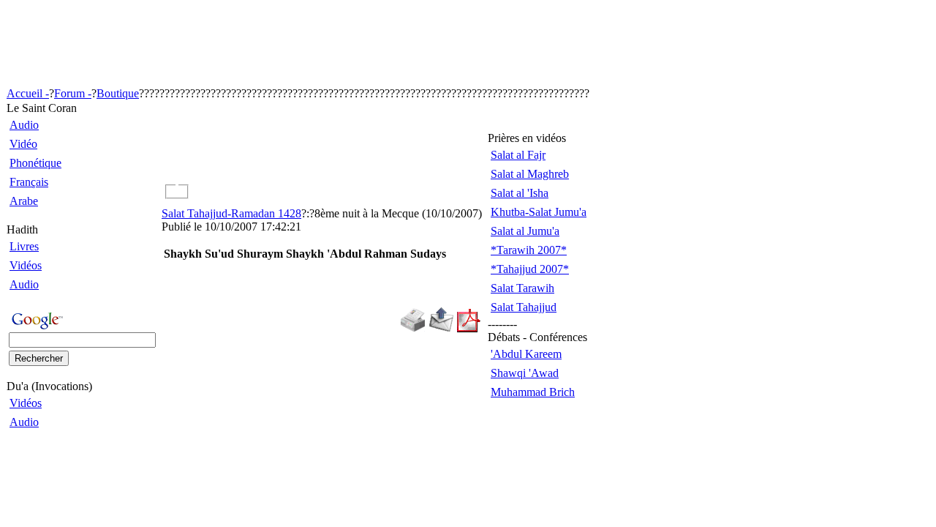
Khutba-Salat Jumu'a (538, 212)
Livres (24, 246)
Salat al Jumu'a (525, 231)
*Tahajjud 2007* (530, 269)
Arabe (24, 201)
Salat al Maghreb (530, 174)
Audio (24, 125)
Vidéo (23, 144)
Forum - (72, 93)
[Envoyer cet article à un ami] (441, 328)
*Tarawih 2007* (529, 250)
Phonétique (35, 163)
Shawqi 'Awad (525, 373)
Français (29, 182)
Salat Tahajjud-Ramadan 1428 (231, 213)
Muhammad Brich (533, 392)
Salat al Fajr (518, 155)
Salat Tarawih (522, 288)
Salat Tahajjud (523, 307)
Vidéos (26, 265)
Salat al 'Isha (519, 193)
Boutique (118, 93)
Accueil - (28, 93)
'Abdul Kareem (526, 354)
